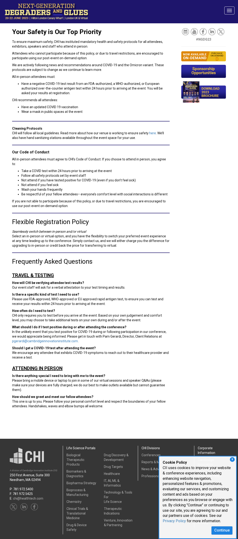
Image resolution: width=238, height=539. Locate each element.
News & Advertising (156, 469)
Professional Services (157, 476)
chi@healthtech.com (28, 498)
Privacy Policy (174, 521)
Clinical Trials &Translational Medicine (77, 513)
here (152, 133)
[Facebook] (203, 31)
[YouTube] (195, 31)
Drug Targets (113, 467)
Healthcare (112, 474)
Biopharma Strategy (81, 483)
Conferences (151, 455)
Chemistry (74, 502)
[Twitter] (221, 31)
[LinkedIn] (212, 31)
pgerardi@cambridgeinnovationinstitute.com (45, 341)
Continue (222, 530)
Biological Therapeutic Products (75, 459)
